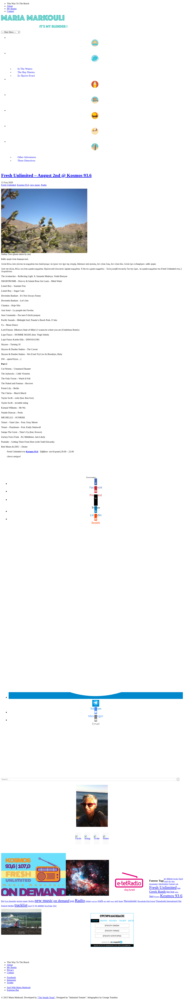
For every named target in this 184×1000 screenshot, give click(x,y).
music (25, 901)
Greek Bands (157, 891)
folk (177, 884)
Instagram (11, 980)
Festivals (172, 884)
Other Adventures (27, 157)
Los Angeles (10, 901)
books (175, 879)
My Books (12, 8)
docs (173, 881)
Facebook (11, 977)
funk (178, 888)
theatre (121, 901)
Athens (169, 879)
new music (35, 185)
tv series (39, 905)
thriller (11, 906)
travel (30, 906)
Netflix (31, 901)
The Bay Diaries (26, 72)
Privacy (10, 970)
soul (108, 901)
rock (100, 900)
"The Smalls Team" (46, 997)
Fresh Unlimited (8, 185)
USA (54, 906)
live (2, 901)
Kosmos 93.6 (23, 185)
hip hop (170, 891)
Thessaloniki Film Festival (146, 901)
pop (72, 900)
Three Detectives (26, 160)
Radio (44, 185)
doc (169, 881)
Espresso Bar (13, 990)
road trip (94, 901)
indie (176, 892)
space (112, 901)
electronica (163, 884)
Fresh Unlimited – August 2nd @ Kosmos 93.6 (46, 175)
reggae (88, 901)
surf (116, 901)
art (165, 879)
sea (104, 901)
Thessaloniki (130, 901)
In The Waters (25, 68)
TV (33, 906)
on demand (61, 901)
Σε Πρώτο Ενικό (26, 75)
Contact (10, 11)
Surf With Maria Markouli (18, 987)
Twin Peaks (48, 906)
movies (19, 901)
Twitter (10, 982)
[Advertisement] (87, 754)
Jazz (151, 896)
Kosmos (157, 896)
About (10, 6)
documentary (153, 884)
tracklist (21, 905)
